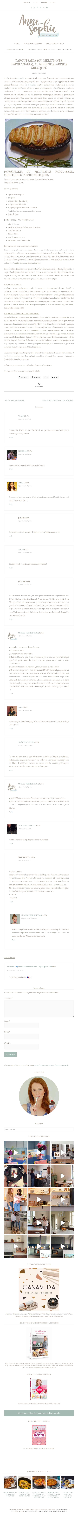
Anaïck (21, 416)
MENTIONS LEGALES (62, 1510)
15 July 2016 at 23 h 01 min (24, 860)
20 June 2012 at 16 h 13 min (25, 584)
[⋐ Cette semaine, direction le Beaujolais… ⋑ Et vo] (62, 1176)
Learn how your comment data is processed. (52, 1065)
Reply (11, 437)
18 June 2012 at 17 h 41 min (24, 454)
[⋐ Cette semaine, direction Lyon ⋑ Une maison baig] (15, 1246)
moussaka (32, 85)
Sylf (20, 707)
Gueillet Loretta (27, 825)
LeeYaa (21, 483)
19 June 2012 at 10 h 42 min (25, 552)
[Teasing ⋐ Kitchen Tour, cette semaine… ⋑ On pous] (62, 1199)
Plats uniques (42, 73)
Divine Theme (30, 1511)
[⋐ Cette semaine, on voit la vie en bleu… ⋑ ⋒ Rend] (39, 1152)
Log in (64, 1511)
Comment (8, 998)
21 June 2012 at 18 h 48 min (25, 636)
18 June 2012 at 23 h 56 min (25, 521)
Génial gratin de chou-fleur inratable (10, 1494)
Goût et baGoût (26, 742)
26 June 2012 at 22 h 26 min (25, 745)
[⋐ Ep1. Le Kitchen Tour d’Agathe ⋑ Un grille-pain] (62, 1222)
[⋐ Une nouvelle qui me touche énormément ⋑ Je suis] (15, 1222)
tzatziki (21, 78)
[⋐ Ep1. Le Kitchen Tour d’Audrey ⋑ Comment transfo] (39, 1199)
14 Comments (39, 386)
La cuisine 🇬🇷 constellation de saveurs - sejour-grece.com (29, 967)
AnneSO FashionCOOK (28, 633)
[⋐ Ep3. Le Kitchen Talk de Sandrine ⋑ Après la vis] (62, 1152)
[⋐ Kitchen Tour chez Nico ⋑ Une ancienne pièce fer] (39, 1246)
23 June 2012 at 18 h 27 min (25, 710)
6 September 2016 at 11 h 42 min (29, 918)
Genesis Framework (45, 1511)
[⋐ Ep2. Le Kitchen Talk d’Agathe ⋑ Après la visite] (39, 1222)
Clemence (23, 451)
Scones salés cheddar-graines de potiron (68, 1495)
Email (7, 1032)
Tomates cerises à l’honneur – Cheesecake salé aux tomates (38, 1495)
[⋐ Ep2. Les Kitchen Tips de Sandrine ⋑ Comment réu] (15, 1176)
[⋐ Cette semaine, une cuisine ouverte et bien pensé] (62, 1246)
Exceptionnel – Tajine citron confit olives (24, 1494)
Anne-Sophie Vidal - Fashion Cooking (39, 26)
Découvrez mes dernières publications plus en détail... (39, 1413)
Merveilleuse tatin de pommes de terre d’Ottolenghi (53, 1495)
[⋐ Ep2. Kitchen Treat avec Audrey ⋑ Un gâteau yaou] (15, 1199)
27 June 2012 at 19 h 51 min (25, 787)
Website (7, 1043)
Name (7, 1021)
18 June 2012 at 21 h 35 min (25, 486)
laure (21, 550)
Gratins (34, 73)
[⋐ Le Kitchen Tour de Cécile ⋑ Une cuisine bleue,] (15, 1152)
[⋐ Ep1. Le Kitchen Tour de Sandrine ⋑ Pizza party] (39, 1176)
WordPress (57, 1511)
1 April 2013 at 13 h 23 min (24, 828)
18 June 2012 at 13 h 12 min (24, 419)
